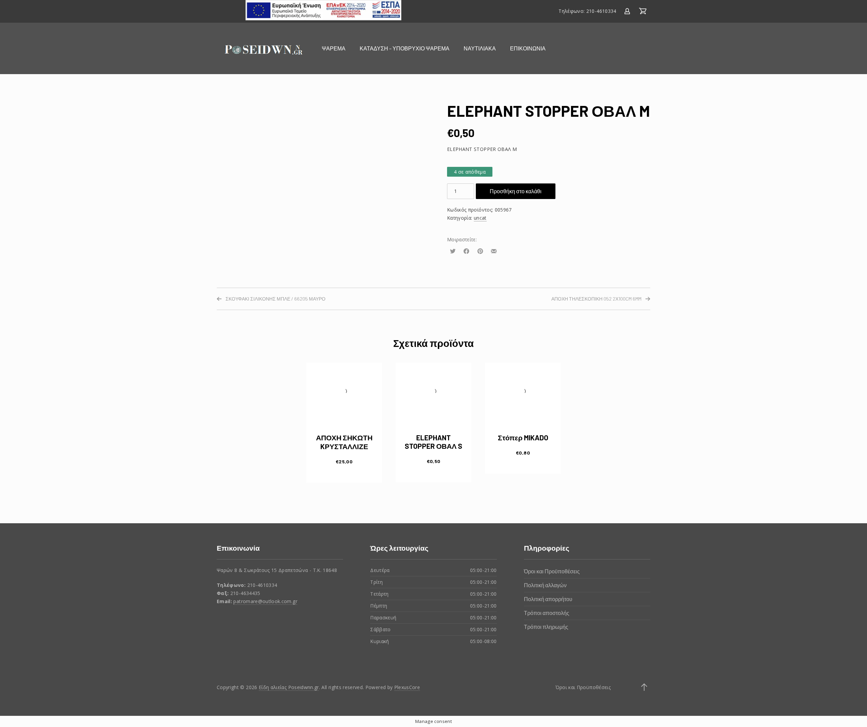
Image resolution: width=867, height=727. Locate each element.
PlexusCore (407, 687)
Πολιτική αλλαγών (545, 585)
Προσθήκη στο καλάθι (516, 191)
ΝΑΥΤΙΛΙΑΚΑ (480, 48)
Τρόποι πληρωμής (546, 626)
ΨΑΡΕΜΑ (333, 48)
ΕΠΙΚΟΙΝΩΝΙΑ (528, 48)
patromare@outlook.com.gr (265, 601)
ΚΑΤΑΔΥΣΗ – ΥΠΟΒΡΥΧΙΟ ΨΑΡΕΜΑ (404, 48)
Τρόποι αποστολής (546, 613)
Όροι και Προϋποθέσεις (552, 571)
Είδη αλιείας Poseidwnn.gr (289, 687)
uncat (480, 218)
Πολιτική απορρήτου (548, 599)
